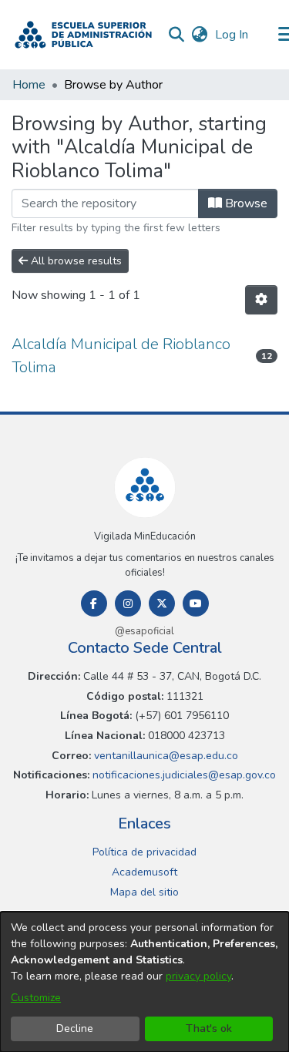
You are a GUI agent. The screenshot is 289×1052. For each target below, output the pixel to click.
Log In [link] (232, 34)
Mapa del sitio (144, 892)
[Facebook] (94, 603)
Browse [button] (244, 203)
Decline (74, 1028)
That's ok (209, 1028)
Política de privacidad (144, 852)
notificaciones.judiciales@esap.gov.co (182, 775)
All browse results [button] (75, 261)
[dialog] (144, 982)
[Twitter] (162, 603)
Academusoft (144, 872)
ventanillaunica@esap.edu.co (164, 755)
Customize (36, 997)
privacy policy (198, 976)
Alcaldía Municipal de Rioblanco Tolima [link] (121, 356)
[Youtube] (196, 603)
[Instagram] (128, 603)
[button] (83, 34)
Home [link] (28, 84)
